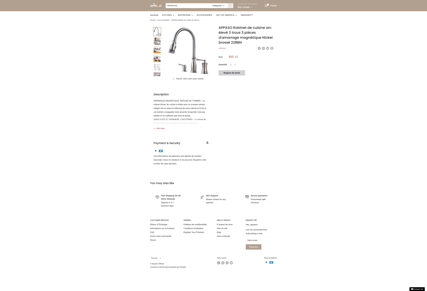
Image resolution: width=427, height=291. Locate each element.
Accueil (152, 20)
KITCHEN (167, 15)
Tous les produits (163, 20)
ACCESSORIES (204, 15)
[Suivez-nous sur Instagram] (227, 262)
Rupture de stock (232, 73)
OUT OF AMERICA (225, 15)
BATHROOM (184, 15)
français (154, 258)
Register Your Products (193, 232)
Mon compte (244, 7)
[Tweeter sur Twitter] (267, 48)
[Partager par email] (271, 48)
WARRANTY (247, 15)
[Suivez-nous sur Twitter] (222, 262)
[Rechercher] (230, 5)
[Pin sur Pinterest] (263, 48)
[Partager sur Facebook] (259, 48)
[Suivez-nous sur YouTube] (231, 262)
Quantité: (223, 64)
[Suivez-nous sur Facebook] (218, 262)
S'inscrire (253, 247)
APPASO (222, 48)
